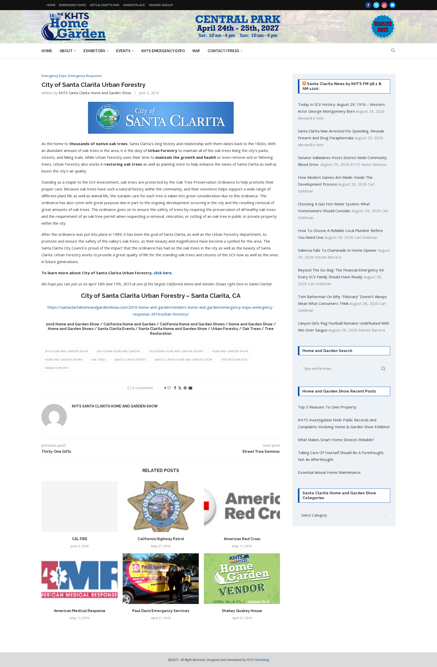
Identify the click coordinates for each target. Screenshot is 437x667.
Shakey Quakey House (242, 611)
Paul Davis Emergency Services (160, 611)
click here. (163, 272)
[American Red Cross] (242, 506)
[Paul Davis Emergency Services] (161, 578)
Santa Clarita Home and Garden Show (183, 359)
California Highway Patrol (161, 539)
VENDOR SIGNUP (161, 5)
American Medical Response (79, 611)
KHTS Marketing (258, 659)
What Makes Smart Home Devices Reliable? (336, 439)
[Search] (393, 51)
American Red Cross (242, 539)
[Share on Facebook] (175, 387)
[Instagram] (384, 5)
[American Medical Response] (79, 578)
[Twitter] (376, 5)
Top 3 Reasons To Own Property (327, 406)
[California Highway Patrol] (161, 506)
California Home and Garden (118, 351)
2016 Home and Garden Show (66, 351)
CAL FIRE (80, 539)
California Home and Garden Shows (176, 351)
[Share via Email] (190, 387)
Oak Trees (98, 359)
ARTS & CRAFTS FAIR (104, 5)
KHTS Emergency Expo (163, 51)
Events (123, 51)
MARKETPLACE (134, 5)
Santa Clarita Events (130, 359)
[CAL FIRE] (79, 506)
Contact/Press (223, 51)
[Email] (392, 5)
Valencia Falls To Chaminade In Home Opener (337, 250)
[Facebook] (368, 5)
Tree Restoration (234, 359)
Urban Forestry (57, 368)
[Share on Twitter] (180, 387)
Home (46, 51)
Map (196, 51)
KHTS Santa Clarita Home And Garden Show (95, 92)
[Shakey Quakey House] (242, 578)
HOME (51, 5)
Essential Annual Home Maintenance (329, 472)
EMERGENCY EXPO (72, 5)
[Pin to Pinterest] (185, 387)
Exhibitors (94, 51)
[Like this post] (169, 387)
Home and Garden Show (230, 351)
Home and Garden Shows (63, 359)
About (66, 51)
